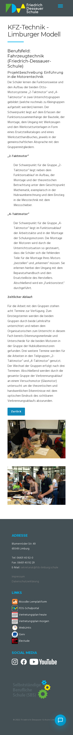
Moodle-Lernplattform (33, 602)
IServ (22, 634)
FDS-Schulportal (29, 608)
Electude (24, 641)
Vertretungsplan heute (33, 614)
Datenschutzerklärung (25, 581)
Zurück (16, 411)
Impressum (18, 576)
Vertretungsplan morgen (34, 621)
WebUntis (25, 627)
